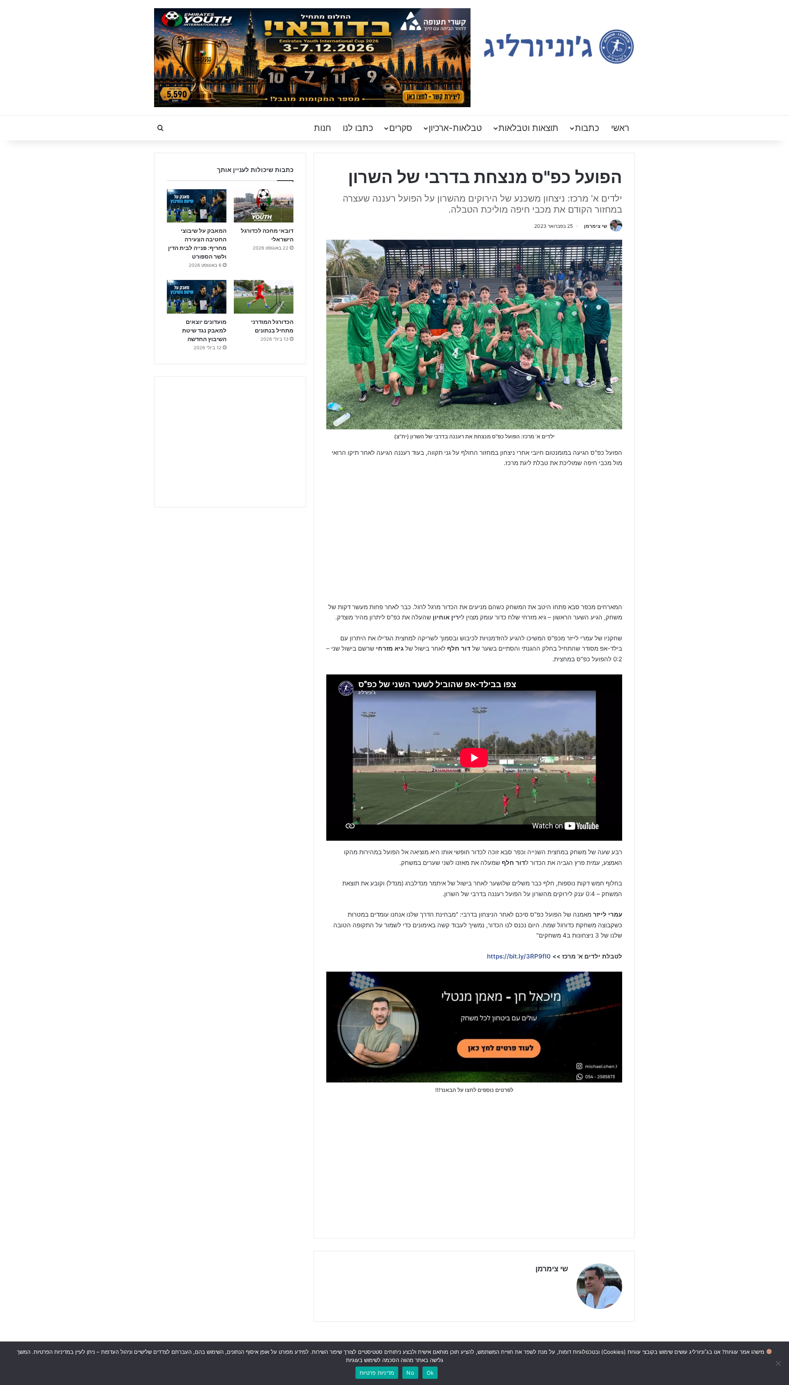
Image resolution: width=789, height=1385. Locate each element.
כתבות (587, 128)
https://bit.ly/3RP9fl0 (519, 956)
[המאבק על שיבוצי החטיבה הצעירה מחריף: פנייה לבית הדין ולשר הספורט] (196, 206)
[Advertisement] (474, 536)
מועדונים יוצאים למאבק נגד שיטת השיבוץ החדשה (204, 330)
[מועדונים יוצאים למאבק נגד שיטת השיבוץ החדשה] (196, 297)
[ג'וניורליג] (559, 46)
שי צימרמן (595, 226)
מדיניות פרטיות (377, 1372)
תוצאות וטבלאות (528, 128)
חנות (322, 128)
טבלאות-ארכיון (455, 128)
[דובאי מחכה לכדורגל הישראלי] (263, 206)
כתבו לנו (358, 128)
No (410, 1372)
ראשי (620, 128)
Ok (430, 1372)
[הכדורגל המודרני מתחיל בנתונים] (263, 297)
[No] (779, 1363)
